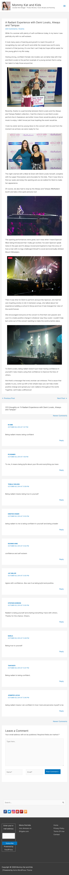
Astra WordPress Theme (22, 870)
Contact (57, 834)
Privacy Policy (59, 828)
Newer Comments (60, 416)
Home (56, 825)
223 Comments (11, 29)
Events (21, 29)
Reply (61, 440)
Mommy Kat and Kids (26, 5)
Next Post (62, 398)
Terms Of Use (59, 831)
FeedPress (8, 850)
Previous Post (8, 398)
